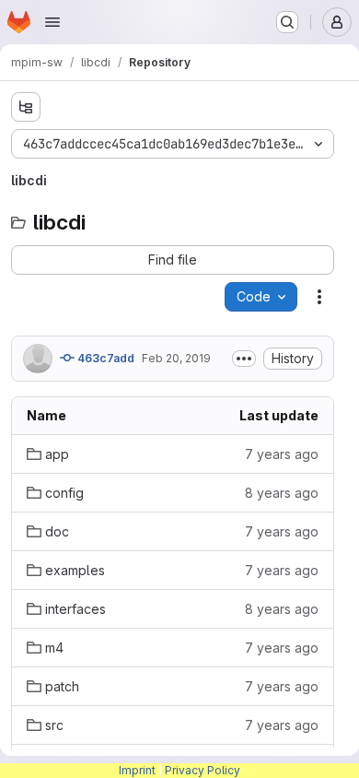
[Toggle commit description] (244, 358)
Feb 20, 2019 (176, 358)
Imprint (137, 770)
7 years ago (281, 454)
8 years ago (281, 493)
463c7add (104, 358)
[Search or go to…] (287, 22)
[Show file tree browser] (26, 107)
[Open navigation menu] (52, 22)
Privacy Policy (202, 770)
